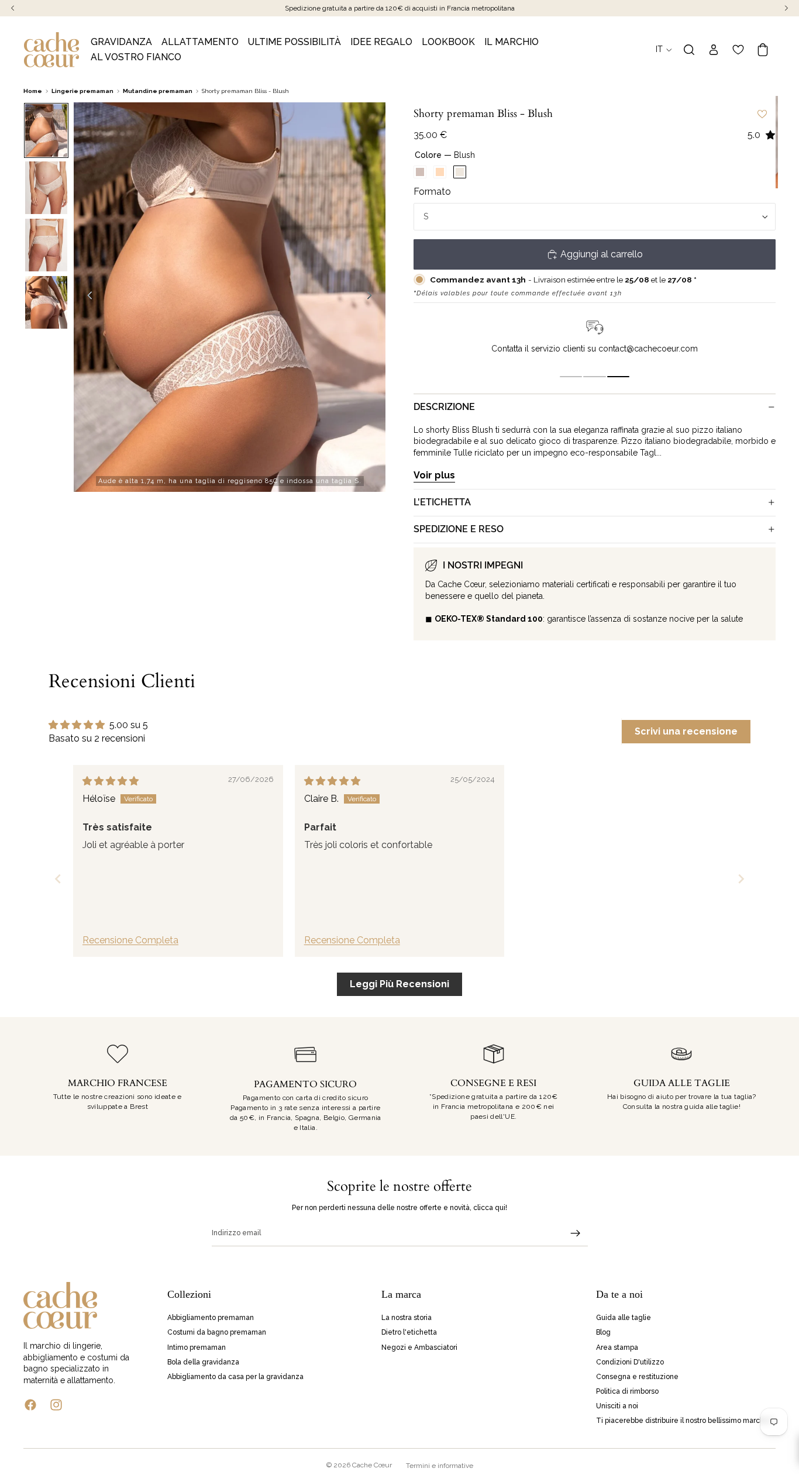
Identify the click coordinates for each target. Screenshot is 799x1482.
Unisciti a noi (617, 1406)
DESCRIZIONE (444, 406)
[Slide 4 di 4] (46, 302)
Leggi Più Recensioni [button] (399, 984)
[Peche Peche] (439, 172)
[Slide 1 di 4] (46, 130)
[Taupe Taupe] (420, 172)
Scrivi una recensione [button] (686, 731)
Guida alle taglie (623, 1318)
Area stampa (617, 1347)
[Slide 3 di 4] (46, 245)
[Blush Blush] (459, 172)
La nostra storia (406, 1318)
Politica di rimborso (627, 1391)
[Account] (713, 50)
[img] (110, 781)
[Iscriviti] (575, 1233)
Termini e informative (439, 1466)
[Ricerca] (689, 50)
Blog (603, 1332)
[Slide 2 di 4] (46, 187)
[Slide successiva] (372, 297)
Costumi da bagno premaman (216, 1332)
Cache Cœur (372, 1465)
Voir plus (434, 475)
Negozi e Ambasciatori (419, 1347)
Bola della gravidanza (203, 1361)
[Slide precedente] (86, 297)
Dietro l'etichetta (409, 1332)
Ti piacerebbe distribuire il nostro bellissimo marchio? (684, 1420)
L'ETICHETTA (442, 502)
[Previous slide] (58, 879)
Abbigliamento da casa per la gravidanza (235, 1377)
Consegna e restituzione (637, 1377)
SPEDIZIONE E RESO (459, 529)
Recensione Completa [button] (130, 940)
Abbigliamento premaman (210, 1318)
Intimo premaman (196, 1347)
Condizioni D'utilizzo (630, 1361)
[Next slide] (741, 879)
